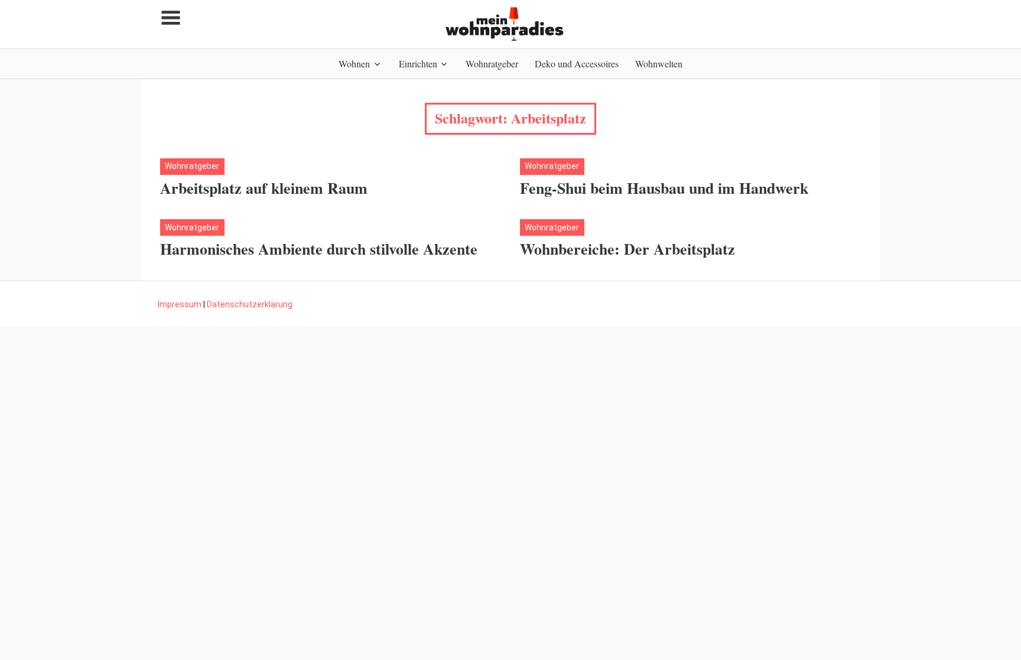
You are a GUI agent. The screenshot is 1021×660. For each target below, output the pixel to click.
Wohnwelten (658, 63)
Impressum (179, 304)
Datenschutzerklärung (249, 304)
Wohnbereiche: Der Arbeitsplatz (627, 249)
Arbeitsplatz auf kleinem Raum (264, 188)
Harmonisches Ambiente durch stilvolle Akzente (318, 249)
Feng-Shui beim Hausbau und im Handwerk (664, 188)
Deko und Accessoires (577, 63)
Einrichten (418, 63)
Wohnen (354, 63)
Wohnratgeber (492, 63)
